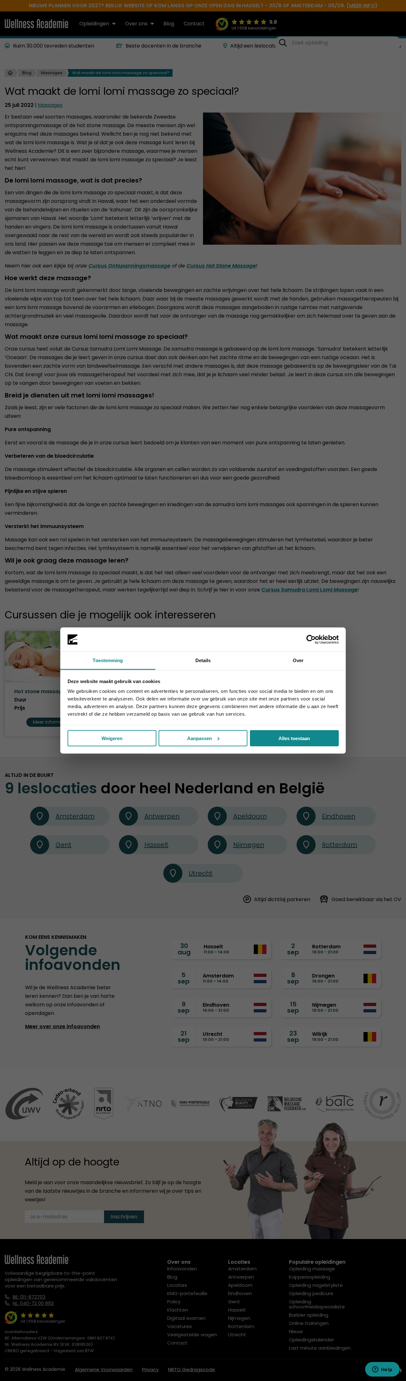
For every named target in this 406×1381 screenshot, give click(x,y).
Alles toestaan (294, 738)
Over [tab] (298, 660)
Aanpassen (199, 738)
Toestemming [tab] (108, 660)
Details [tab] (203, 660)
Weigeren (112, 738)
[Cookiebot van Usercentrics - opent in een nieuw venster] (311, 639)
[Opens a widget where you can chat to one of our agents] (382, 1370)
